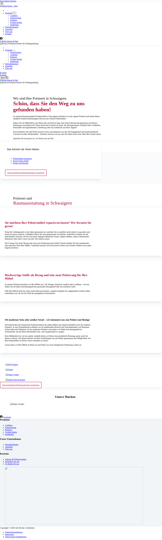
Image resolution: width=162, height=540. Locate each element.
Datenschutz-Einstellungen (15, 537)
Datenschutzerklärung (14, 532)
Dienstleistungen (11, 64)
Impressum (9, 534)
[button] (50, 149)
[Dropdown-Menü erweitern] (14, 50)
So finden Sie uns (12, 464)
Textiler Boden (16, 59)
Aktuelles (9, 66)
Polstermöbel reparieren (22, 159)
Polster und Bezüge (20, 163)
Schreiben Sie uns (12, 461)
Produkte (8, 50)
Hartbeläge (14, 61)
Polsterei (13, 57)
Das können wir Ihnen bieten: (23, 149)
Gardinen (14, 55)
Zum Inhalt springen (8, 1)
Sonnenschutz (15, 52)
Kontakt (3, 73)
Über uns (8, 68)
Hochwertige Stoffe (21, 161)
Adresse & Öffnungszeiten (15, 459)
